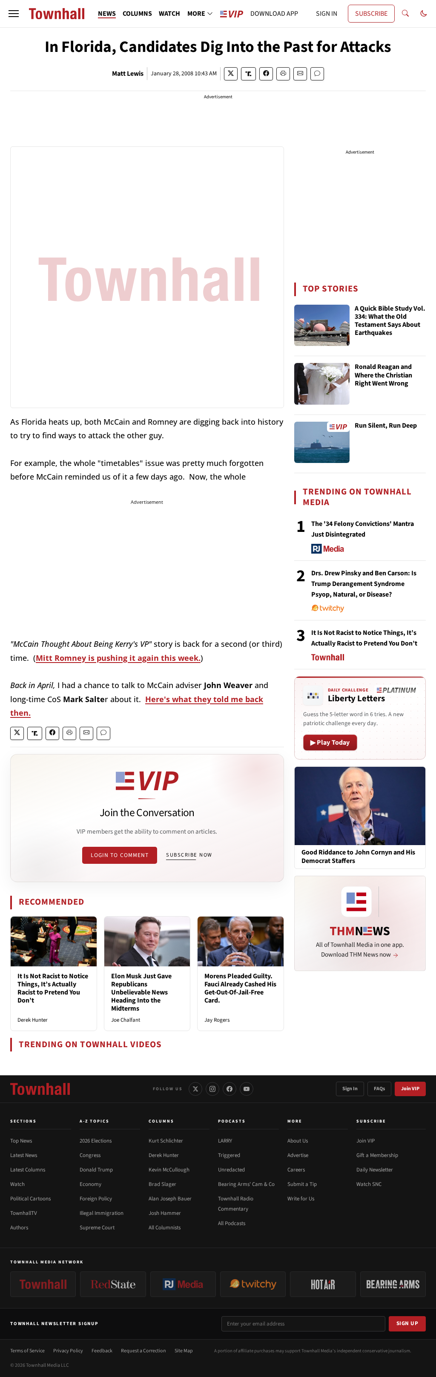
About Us (297, 1141)
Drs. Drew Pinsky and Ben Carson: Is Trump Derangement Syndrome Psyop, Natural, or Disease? (363, 584)
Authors (19, 1227)
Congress (90, 1155)
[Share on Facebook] (266, 73)
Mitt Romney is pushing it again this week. (118, 658)
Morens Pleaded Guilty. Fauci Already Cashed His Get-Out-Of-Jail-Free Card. (240, 988)
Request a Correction (143, 1350)
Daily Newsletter (374, 1170)
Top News (21, 1141)
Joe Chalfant (125, 1020)
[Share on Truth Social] (248, 73)
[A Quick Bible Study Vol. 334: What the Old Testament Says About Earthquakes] (322, 325)
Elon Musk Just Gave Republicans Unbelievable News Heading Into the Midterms (141, 992)
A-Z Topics (94, 1121)
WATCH (169, 13)
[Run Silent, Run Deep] (322, 442)
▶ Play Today (330, 742)
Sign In (350, 1088)
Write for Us (300, 1199)
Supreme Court (97, 1227)
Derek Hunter (32, 1020)
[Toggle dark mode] (423, 14)
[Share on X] (231, 73)
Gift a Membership (377, 1155)
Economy (90, 1184)
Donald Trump (96, 1170)
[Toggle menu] (13, 13)
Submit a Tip (302, 1184)
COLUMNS (137, 13)
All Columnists (165, 1227)
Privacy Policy (68, 1350)
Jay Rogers (216, 1020)
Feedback (102, 1350)
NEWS (107, 13)
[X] (195, 1089)
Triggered (229, 1155)
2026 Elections (96, 1141)
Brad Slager (162, 1184)
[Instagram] (212, 1089)
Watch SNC (369, 1184)
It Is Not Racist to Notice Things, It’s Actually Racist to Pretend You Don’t (52, 988)
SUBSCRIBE (371, 13)
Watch (17, 1184)
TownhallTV (23, 1213)
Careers (296, 1170)
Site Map (184, 1350)
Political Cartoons (30, 1199)
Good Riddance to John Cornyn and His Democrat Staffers (358, 856)
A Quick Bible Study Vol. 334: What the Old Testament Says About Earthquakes (390, 321)
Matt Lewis (127, 73)
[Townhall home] (40, 1089)
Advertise (297, 1155)
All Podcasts (231, 1223)
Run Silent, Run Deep (386, 426)
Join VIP (410, 1088)
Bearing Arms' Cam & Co (246, 1184)
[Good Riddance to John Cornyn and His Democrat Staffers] (360, 805)
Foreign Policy (96, 1199)
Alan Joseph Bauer (170, 1199)
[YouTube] (246, 1089)
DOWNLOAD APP (274, 13)
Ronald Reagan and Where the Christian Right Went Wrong (383, 375)
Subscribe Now (189, 855)
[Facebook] (229, 1089)
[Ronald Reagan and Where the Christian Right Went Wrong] (322, 384)
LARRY (225, 1141)
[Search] (405, 14)
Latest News (23, 1155)
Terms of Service (27, 1350)
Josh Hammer (165, 1213)
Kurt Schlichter (166, 1141)
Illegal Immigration (101, 1213)
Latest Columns (27, 1170)
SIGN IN (326, 13)
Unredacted (231, 1170)
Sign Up (407, 1323)
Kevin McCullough (169, 1170)
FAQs (379, 1088)
